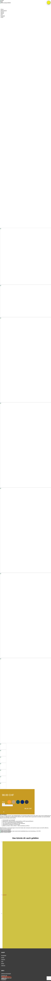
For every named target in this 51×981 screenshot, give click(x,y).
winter (37, 17)
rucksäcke (37, 12)
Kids (38, 16)
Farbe (3, 802)
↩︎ (3, 811)
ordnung (38, 18)
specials (38, 15)
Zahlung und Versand (6, 973)
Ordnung (3, 965)
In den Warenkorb (7, 805)
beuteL (37, 13)
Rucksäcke (3, 955)
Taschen (3, 959)
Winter (2, 963)
